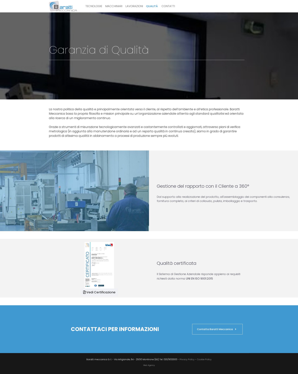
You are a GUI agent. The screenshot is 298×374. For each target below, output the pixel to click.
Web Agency (149, 365)
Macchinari (113, 6)
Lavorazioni (134, 6)
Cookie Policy (204, 359)
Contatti (168, 6)
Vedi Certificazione (100, 292)
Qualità (152, 6)
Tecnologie (93, 6)
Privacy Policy (187, 359)
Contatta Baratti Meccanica (215, 329)
